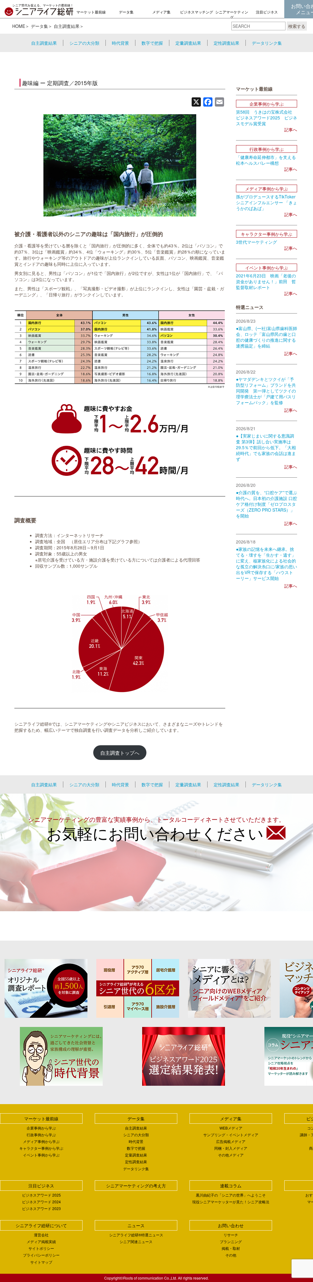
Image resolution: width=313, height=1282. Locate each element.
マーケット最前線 (91, 11)
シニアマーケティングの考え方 (231, 17)
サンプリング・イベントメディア (230, 1134)
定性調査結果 (226, 43)
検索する (296, 26)
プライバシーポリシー (41, 1255)
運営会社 (41, 1234)
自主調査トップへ (119, 752)
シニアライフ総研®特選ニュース (136, 1234)
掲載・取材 (231, 1248)
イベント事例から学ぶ (41, 1154)
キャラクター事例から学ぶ (41, 1148)
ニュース (136, 1225)
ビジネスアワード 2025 (41, 1194)
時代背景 (120, 43)
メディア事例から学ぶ (41, 1141)
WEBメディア (230, 1127)
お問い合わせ (231, 1225)
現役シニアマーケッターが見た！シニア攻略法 (230, 1201)
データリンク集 (267, 43)
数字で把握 (152, 43)
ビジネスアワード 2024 (41, 1201)
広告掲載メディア (230, 1141)
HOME (18, 26)
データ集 (126, 11)
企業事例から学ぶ (41, 1127)
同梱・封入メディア (230, 1148)
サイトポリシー (41, 1248)
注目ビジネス (267, 11)
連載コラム (230, 1185)
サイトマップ (41, 1262)
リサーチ (230, 1234)
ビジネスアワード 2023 (41, 1208)
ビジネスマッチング (196, 11)
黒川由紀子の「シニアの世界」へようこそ (231, 1194)
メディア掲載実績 (41, 1241)
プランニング (231, 1241)
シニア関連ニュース (136, 1241)
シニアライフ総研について (41, 1225)
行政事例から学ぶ (41, 1134)
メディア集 (161, 11)
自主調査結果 (66, 26)
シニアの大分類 (84, 43)
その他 (230, 1255)
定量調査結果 (188, 43)
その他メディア (231, 1154)
